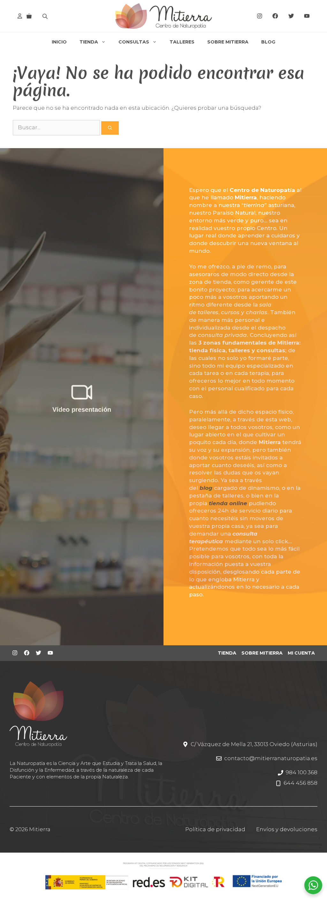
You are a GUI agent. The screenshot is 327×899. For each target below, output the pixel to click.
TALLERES (182, 42)
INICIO (59, 42)
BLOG (268, 42)
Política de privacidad (215, 829)
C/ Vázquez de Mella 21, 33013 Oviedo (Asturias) (254, 744)
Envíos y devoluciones (286, 829)
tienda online (228, 503)
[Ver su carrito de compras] (29, 16)
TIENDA (89, 42)
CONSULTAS (133, 42)
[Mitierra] (163, 16)
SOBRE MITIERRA (227, 42)
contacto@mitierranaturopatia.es (270, 758)
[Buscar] (110, 128)
